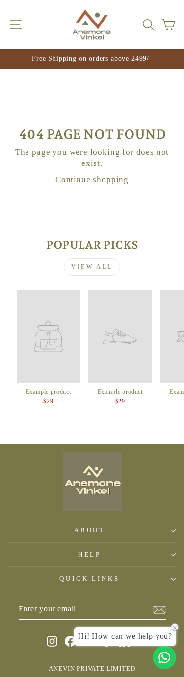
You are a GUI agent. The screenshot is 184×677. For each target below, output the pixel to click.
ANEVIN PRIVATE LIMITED (92, 668)
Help (90, 554)
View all (92, 266)
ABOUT (89, 530)
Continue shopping (92, 179)
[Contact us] (164, 657)
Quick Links (89, 578)
